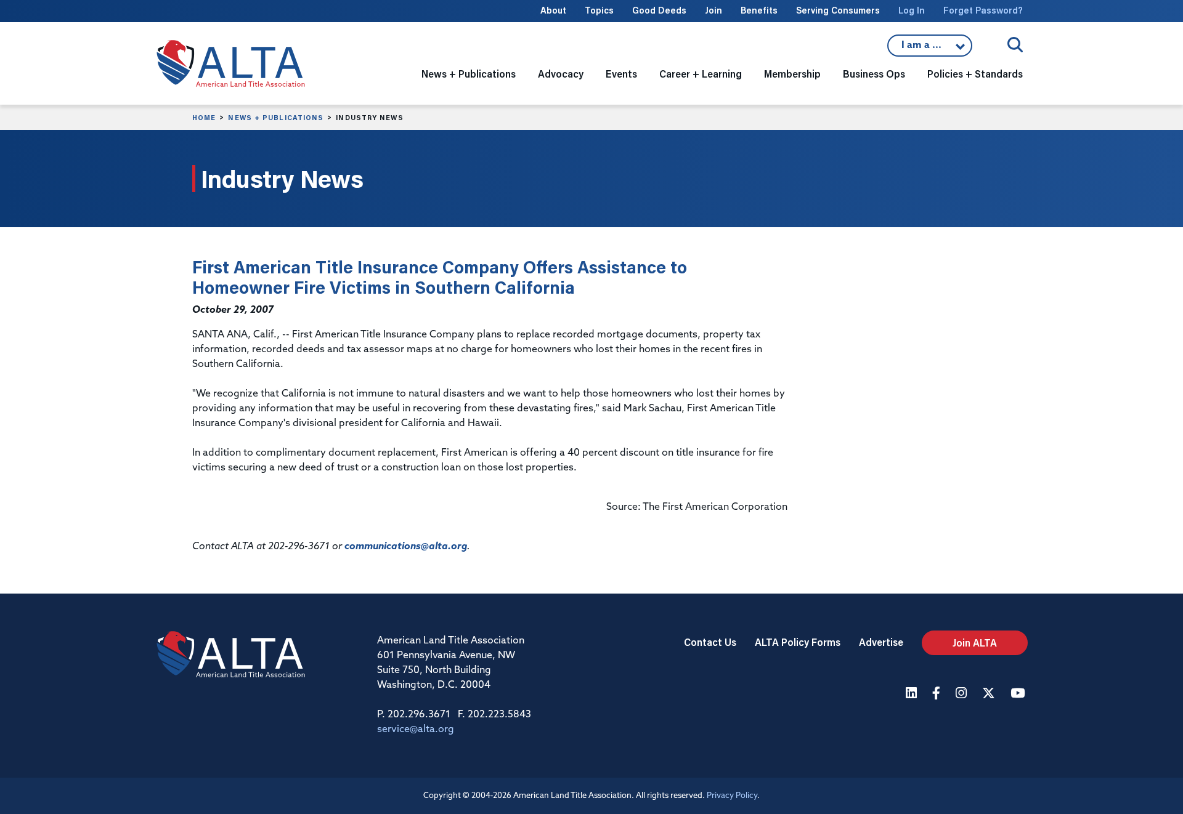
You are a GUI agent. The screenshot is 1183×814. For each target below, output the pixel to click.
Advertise (881, 641)
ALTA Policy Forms (797, 641)
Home (204, 117)
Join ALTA (975, 642)
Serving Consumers (838, 10)
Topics (599, 10)
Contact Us (710, 641)
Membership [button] (792, 73)
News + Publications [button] (468, 73)
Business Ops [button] (874, 73)
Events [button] (621, 73)
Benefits (759, 10)
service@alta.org (415, 730)
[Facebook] (937, 694)
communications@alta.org (405, 547)
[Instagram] (963, 694)
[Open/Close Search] (1015, 44)
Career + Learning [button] (700, 73)
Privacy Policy (732, 796)
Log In (911, 10)
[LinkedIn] (913, 694)
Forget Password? (983, 10)
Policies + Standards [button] (975, 73)
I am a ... (929, 49)
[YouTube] (1019, 694)
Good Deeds (659, 10)
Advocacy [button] (560, 73)
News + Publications (275, 117)
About (553, 10)
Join (713, 10)
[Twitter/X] (990, 694)
